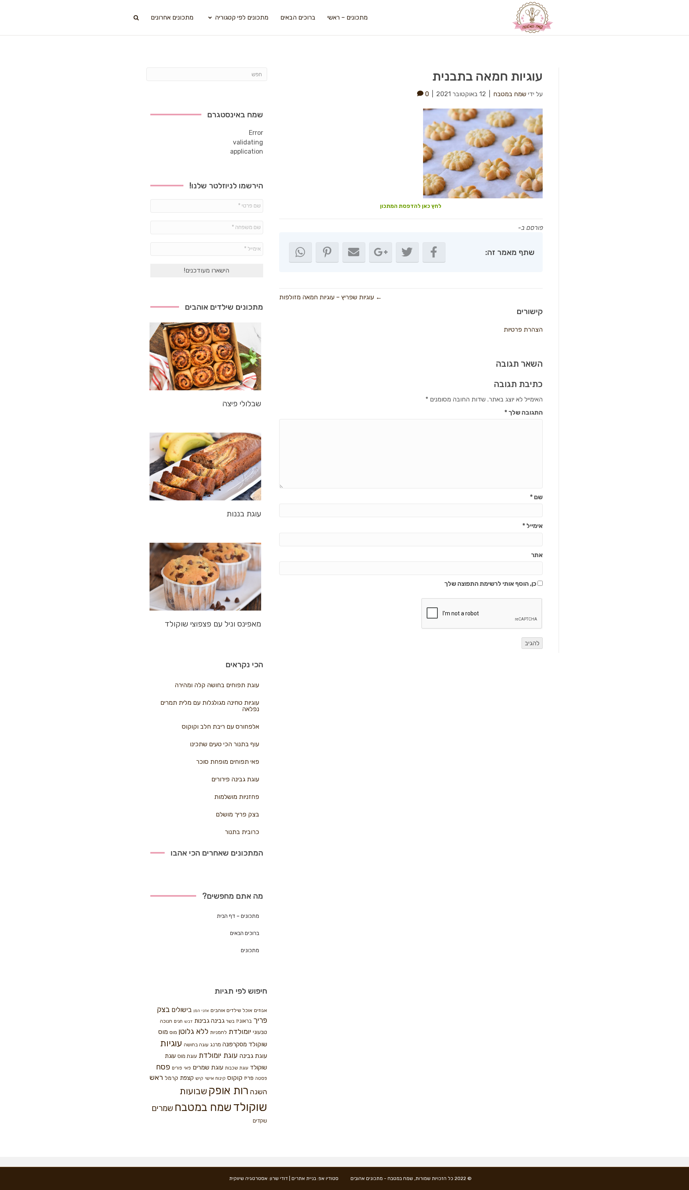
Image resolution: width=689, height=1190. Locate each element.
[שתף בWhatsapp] (300, 252)
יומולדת (239, 1031)
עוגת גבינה (253, 1056)
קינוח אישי (215, 1078)
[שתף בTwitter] (407, 252)
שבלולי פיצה (241, 403)
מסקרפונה (234, 1044)
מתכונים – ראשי (347, 17)
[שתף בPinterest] (327, 252)
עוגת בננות (243, 513)
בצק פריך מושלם (237, 814)
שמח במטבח (203, 1107)
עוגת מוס (187, 1056)
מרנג (215, 1045)
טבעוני (260, 1032)
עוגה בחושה (196, 1045)
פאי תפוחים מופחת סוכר (227, 761)
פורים (177, 1068)
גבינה (217, 1020)
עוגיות (171, 1043)
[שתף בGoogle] (380, 252)
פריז (249, 1077)
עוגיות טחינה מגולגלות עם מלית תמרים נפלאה (209, 706)
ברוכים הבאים (297, 17)
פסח (163, 1066)
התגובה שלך (523, 412)
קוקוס (234, 1077)
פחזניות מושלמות (236, 797)
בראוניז (244, 1021)
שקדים (260, 1121)
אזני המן (201, 1010)
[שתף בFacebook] (434, 252)
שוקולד (250, 1107)
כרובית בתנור (242, 832)
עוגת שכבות (236, 1068)
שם (536, 497)
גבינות (201, 1020)
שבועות (193, 1091)
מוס (173, 1032)
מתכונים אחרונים (172, 17)
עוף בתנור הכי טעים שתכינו (224, 744)
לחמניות (218, 1032)
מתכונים (250, 950)
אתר (537, 555)
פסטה (261, 1078)
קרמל (171, 1078)
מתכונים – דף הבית (238, 916)
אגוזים (260, 1010)
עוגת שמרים (208, 1067)
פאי (187, 1068)
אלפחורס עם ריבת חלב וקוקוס (220, 726)
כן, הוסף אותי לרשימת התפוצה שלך (490, 583)
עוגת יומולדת (218, 1055)
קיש (199, 1078)
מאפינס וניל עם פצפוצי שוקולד (213, 624)
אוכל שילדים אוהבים (231, 1010)
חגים (178, 1021)
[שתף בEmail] (354, 252)
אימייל (532, 526)
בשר (230, 1021)
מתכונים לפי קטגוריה (241, 17)
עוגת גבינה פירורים (235, 779)
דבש (188, 1021)
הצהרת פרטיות (523, 329)
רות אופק (228, 1090)
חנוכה (166, 1021)
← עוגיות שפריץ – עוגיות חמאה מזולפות (330, 297)
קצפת (187, 1077)
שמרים (162, 1108)
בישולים (181, 1010)
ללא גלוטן (194, 1031)
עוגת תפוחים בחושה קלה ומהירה (217, 685)
